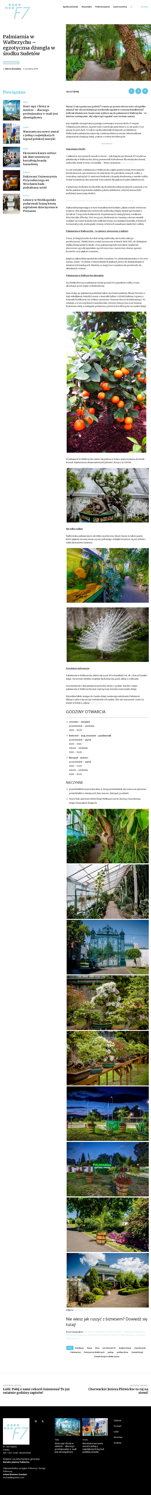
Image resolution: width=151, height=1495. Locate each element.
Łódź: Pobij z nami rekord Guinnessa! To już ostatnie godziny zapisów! (36, 1391)
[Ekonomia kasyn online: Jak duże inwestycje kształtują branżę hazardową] (11, 157)
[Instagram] (35, 1421)
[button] (144, 7)
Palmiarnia (75, 1352)
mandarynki (140, 1348)
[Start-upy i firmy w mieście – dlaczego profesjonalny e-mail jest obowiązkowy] (11, 110)
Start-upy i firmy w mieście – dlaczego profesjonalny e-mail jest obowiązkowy (40, 112)
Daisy (89, 1348)
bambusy (79, 1348)
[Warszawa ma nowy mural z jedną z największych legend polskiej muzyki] (11, 133)
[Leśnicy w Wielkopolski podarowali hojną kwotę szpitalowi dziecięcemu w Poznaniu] (11, 204)
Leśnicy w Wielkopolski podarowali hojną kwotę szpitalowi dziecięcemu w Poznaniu (40, 205)
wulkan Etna (122, 1352)
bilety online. (96, 703)
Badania (26, 172)
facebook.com (81, 1310)
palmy (111, 1352)
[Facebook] (131, 91)
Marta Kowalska (13, 69)
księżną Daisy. (128, 162)
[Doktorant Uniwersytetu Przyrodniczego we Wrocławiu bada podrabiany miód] (11, 180)
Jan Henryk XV (109, 1348)
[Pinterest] (145, 91)
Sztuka (26, 127)
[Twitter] (138, 91)
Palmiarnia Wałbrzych (94, 1352)
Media (25, 149)
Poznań (26, 196)
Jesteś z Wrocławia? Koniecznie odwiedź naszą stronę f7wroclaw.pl (100, 200)
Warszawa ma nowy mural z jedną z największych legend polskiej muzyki (41, 135)
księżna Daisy (125, 1348)
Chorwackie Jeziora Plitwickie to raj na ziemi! (118, 1391)
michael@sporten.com (13, 1477)
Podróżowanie (11, 62)
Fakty (25, 102)
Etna (97, 1348)
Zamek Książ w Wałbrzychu (106, 1356)
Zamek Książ (137, 1352)
